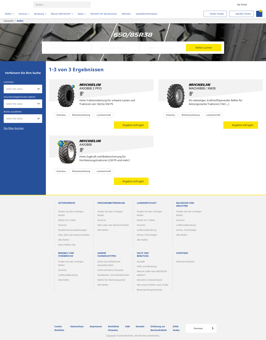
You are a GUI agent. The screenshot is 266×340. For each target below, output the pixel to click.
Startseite (9, 20)
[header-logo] (17, 4)
